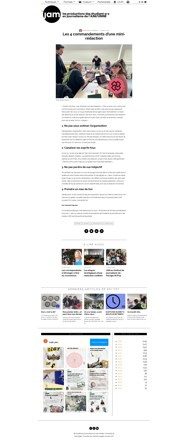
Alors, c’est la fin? (48, 312)
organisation (97, 223)
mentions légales (98, 436)
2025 (120, 344)
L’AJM (120, 1)
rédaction (109, 223)
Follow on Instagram (99, 342)
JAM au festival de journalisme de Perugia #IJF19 (115, 273)
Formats (68, 1)
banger (78, 223)
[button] (53, 357)
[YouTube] (145, 2)
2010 (120, 388)
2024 (120, 347)
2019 (120, 362)
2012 (120, 382)
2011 (120, 385)
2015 (120, 373)
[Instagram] (139, 2)
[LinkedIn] (142, 2)
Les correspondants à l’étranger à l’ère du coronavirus (71, 273)
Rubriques (50, 1)
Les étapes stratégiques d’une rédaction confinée (93, 273)
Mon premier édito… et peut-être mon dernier (72, 313)
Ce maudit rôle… (134, 312)
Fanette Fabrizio (92, 30)
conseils (87, 223)
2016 (120, 370)
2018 (120, 365)
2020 (120, 359)
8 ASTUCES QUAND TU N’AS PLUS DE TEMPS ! (115, 313)
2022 (120, 353)
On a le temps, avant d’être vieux (93, 313)
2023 (120, 350)
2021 (120, 356)
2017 (120, 368)
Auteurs (86, 1)
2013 (120, 379)
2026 (120, 341)
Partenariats (104, 1)
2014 (120, 376)
